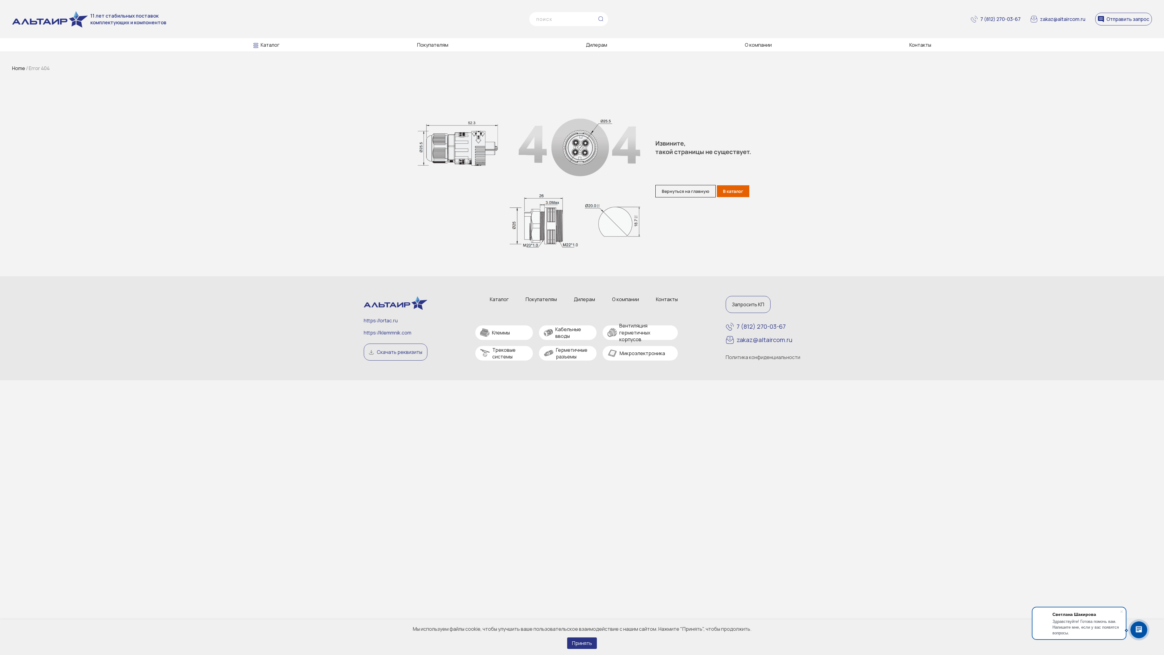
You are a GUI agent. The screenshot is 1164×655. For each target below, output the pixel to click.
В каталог (733, 191)
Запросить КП (748, 304)
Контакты (920, 45)
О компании (758, 45)
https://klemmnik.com (387, 332)
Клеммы (501, 332)
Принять (582, 643)
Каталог (270, 45)
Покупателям (432, 45)
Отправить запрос (1127, 19)
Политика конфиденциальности (763, 357)
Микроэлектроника (642, 353)
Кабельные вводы (568, 332)
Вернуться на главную (685, 191)
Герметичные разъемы (571, 353)
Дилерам (596, 45)
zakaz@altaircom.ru (1062, 19)
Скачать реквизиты (399, 352)
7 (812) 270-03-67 (1000, 19)
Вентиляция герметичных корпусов (634, 332)
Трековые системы (504, 353)
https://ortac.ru (381, 320)
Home (18, 68)
